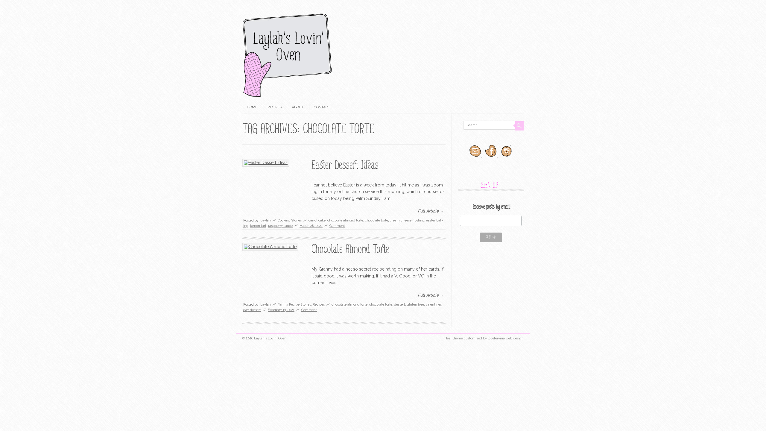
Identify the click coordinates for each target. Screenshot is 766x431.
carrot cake (317, 220)
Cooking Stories (290, 220)
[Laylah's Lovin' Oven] (287, 95)
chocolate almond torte (345, 220)
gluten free (415, 304)
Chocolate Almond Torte (350, 251)
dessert (399, 304)
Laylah (265, 220)
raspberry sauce (280, 226)
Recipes (275, 107)
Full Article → (431, 211)
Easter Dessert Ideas (345, 167)
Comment (337, 226)
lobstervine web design (506, 338)
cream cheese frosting (407, 220)
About (298, 107)
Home (252, 107)
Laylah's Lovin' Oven (270, 338)
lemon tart (258, 226)
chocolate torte (376, 220)
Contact (322, 107)
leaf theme (454, 338)
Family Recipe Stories (294, 304)
